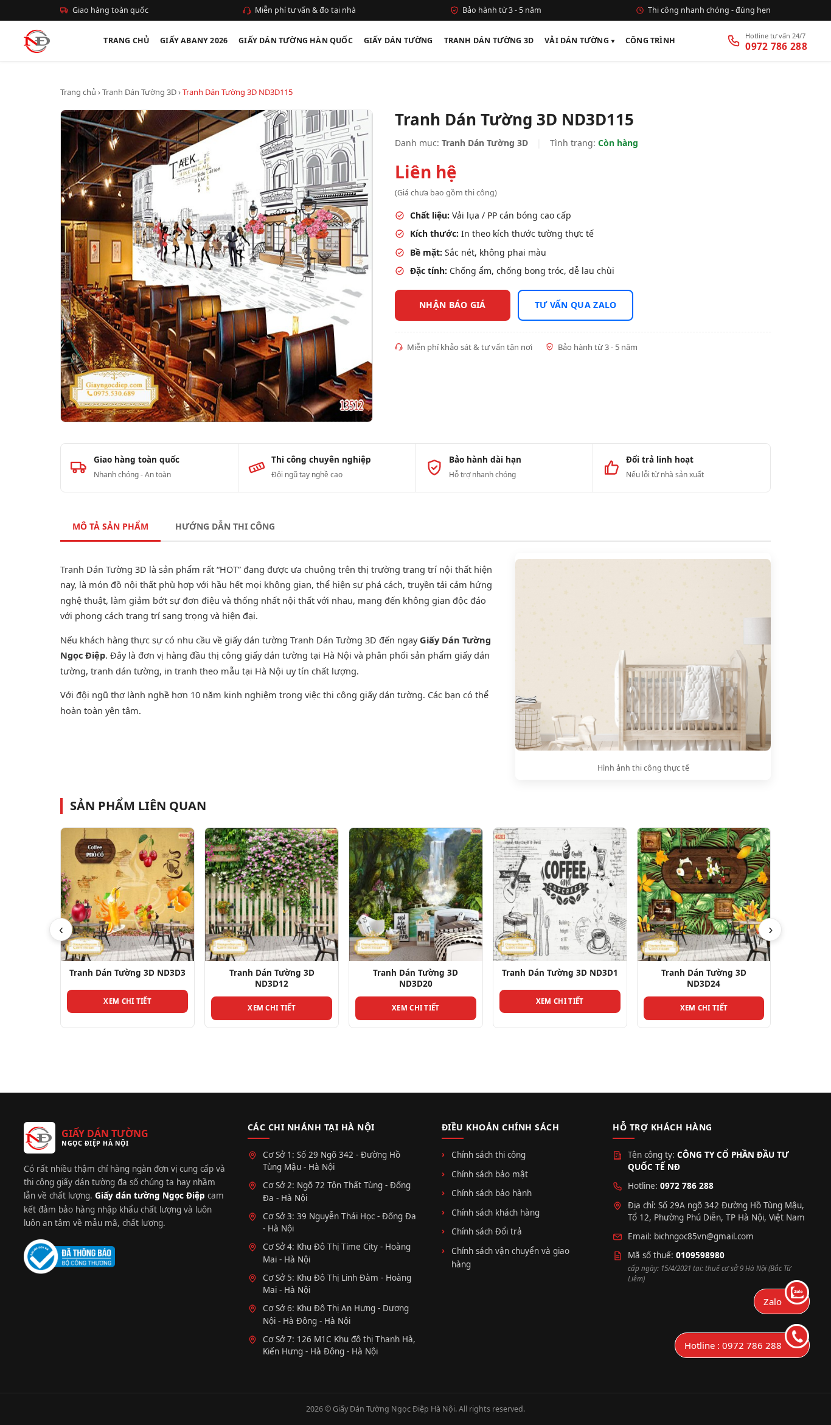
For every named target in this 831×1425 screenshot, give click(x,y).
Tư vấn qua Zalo (576, 304)
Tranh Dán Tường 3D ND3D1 (560, 972)
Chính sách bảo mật (489, 1174)
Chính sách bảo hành (491, 1193)
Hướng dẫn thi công (225, 526)
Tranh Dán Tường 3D (489, 40)
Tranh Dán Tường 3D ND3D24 (703, 978)
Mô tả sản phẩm (110, 526)
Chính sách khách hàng (495, 1212)
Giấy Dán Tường (398, 40)
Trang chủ (78, 91)
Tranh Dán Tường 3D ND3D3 (127, 972)
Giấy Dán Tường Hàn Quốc (295, 40)
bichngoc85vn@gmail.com (704, 1236)
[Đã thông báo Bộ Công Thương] (69, 1256)
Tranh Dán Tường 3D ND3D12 (272, 978)
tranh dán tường (125, 671)
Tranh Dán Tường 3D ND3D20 (415, 978)
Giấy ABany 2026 (194, 40)
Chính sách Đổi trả (486, 1231)
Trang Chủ (126, 40)
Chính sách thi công (488, 1154)
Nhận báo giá (452, 304)
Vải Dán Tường (576, 40)
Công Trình (650, 40)
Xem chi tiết (127, 1001)
